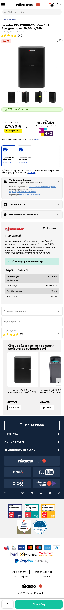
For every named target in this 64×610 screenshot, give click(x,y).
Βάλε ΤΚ (31, 173)
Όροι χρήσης (19, 572)
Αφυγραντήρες (10, 20)
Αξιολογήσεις (11, 331)
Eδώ (37, 139)
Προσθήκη (39, 604)
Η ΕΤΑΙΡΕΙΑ (11, 434)
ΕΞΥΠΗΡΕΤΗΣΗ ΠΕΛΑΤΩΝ (19, 450)
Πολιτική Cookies (42, 572)
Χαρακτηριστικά (12, 322)
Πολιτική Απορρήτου (25, 576)
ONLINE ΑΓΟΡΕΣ (14, 442)
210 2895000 (34, 425)
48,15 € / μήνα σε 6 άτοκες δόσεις (22, 192)
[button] (5, 381)
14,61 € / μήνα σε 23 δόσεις (30, 194)
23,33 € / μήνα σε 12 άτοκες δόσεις (42, 187)
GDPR (46, 576)
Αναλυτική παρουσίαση (15, 311)
